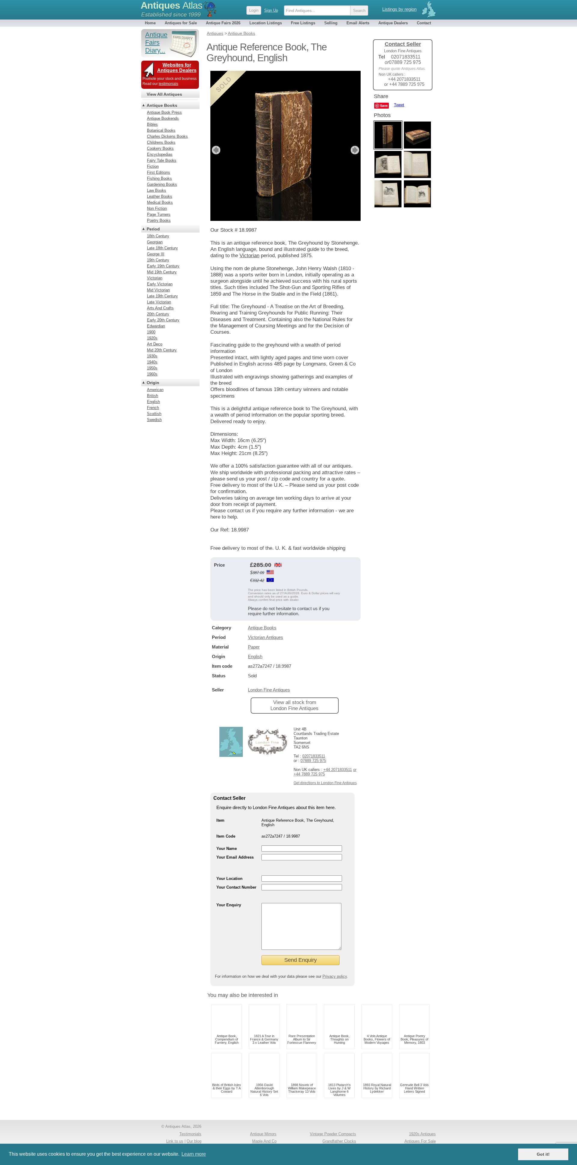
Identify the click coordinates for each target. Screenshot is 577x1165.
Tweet (399, 105)
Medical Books (160, 202)
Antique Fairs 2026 (223, 23)
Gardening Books (162, 184)
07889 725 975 (313, 760)
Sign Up (271, 10)
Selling (330, 23)
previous (215, 150)
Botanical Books (161, 130)
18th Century (158, 236)
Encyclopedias (159, 154)
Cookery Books (160, 148)
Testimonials (190, 1134)
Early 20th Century (163, 320)
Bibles (152, 124)
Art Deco (154, 344)
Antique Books (262, 627)
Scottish (154, 413)
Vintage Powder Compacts (333, 1134)
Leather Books (159, 196)
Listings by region (399, 9)
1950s (152, 368)
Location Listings (265, 23)
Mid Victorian (158, 290)
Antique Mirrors (263, 1134)
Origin (153, 382)
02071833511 (313, 756)
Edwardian (156, 326)
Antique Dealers (393, 23)
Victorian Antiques (265, 637)
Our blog (194, 1141)
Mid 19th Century (162, 272)
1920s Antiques (422, 1134)
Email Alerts (358, 23)
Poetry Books (159, 220)
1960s (152, 374)
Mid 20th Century (162, 350)
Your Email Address (235, 857)
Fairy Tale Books (161, 160)
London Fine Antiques (269, 689)
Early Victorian (159, 284)
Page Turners (158, 214)
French (153, 407)
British (152, 395)
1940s (152, 362)
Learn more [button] (194, 1154)
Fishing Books (159, 178)
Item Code (225, 836)
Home (150, 23)
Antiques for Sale (181, 23)
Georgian (155, 242)
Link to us (174, 1141)
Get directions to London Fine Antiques (325, 783)
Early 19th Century (163, 266)
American (155, 389)
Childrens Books (161, 142)
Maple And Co (264, 1141)
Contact (424, 23)
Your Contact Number (236, 887)
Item (220, 820)
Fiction (153, 166)
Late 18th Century (162, 248)
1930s (152, 356)
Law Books (156, 190)
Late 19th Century (162, 296)
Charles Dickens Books (167, 136)
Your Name (226, 848)
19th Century (158, 260)
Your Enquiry (228, 905)
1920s (152, 338)
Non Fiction (157, 208)
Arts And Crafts (160, 308)
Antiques (171, 5)
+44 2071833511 (337, 769)
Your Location (229, 878)
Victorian (249, 255)
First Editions (158, 172)
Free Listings (303, 23)
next (356, 150)
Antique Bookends (163, 118)
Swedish (154, 419)
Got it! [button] (543, 1154)
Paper (254, 646)
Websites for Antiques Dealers (177, 67)
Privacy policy (334, 976)
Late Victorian (159, 302)
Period (153, 229)
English (255, 656)
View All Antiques (164, 94)
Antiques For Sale (420, 1141)
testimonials (168, 84)
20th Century (158, 314)
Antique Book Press (164, 112)
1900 (151, 332)
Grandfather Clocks (339, 1141)
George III (155, 254)
